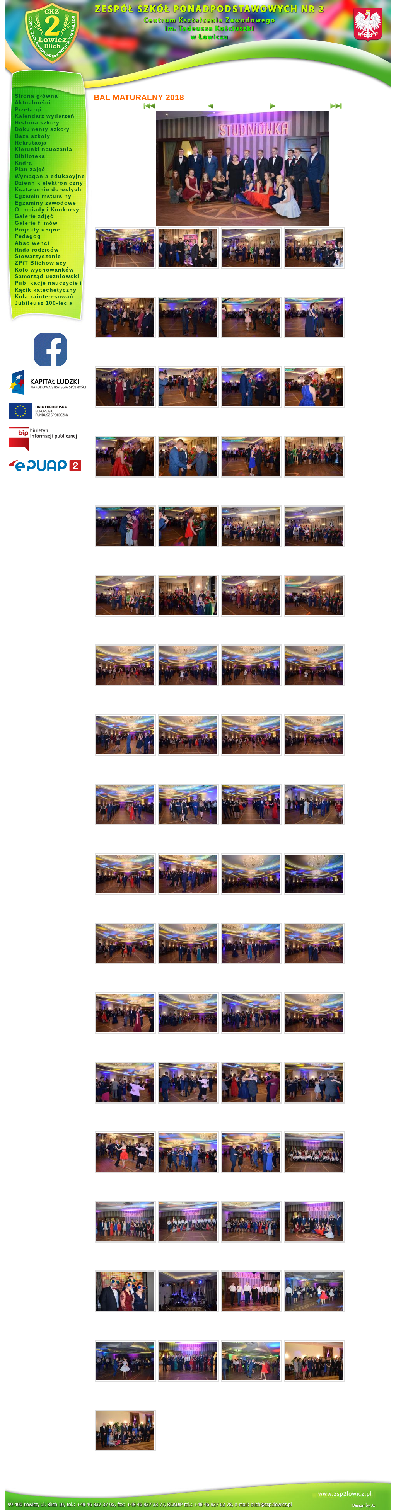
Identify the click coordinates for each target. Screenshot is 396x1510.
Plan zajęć (30, 169)
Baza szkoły (32, 136)
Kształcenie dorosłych (48, 189)
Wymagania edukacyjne (50, 176)
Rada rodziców (37, 250)
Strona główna (36, 96)
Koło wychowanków (44, 270)
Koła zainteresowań (44, 296)
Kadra (23, 163)
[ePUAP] (50, 466)
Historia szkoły (37, 122)
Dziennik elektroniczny (49, 183)
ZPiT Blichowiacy (41, 263)
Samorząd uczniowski (47, 276)
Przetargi (28, 109)
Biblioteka (30, 156)
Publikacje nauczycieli (48, 283)
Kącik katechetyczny (46, 290)
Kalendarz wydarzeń (45, 116)
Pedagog (28, 236)
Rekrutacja (31, 142)
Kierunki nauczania (43, 149)
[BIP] (50, 439)
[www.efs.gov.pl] (47, 393)
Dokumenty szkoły (42, 129)
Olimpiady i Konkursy (47, 209)
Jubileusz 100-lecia (44, 303)
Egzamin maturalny (43, 196)
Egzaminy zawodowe (45, 203)
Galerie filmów (36, 223)
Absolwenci (32, 243)
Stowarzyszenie (38, 256)
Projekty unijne (37, 229)
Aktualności (33, 102)
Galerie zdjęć (34, 216)
